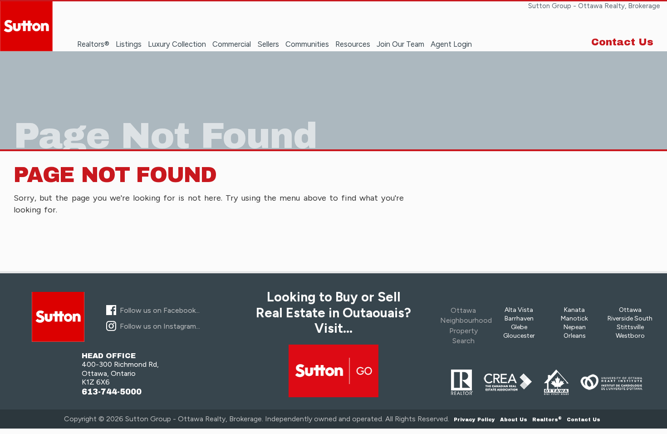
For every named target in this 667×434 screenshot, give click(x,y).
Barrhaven (519, 318)
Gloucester (519, 336)
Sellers (268, 44)
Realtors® (93, 44)
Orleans (575, 336)
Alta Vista (519, 310)
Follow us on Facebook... (160, 310)
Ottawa (630, 310)
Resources (352, 44)
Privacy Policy (474, 419)
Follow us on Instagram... (160, 326)
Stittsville (630, 327)
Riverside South (630, 318)
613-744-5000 (112, 392)
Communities (307, 44)
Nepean (575, 327)
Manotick (574, 318)
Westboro (630, 336)
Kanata (574, 310)
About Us (513, 419)
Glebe (519, 327)
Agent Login (451, 44)
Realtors (547, 419)
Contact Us (622, 42)
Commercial (231, 44)
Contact (583, 419)
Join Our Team (400, 44)
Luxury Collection (177, 44)
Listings (129, 44)
